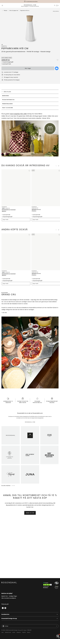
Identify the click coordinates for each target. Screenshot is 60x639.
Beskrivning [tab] (5, 95)
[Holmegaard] (49, 435)
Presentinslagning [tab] (7, 103)
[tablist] (30, 100)
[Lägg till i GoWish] (57, 68)
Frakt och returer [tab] (7, 107)
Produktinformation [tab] (8, 99)
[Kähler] (30, 435)
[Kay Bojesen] (49, 455)
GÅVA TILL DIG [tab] (7, 91)
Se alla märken (5, 485)
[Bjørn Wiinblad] (10, 474)
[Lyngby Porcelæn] (10, 455)
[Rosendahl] (10, 435)
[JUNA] (30, 474)
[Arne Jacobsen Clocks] (30, 455)
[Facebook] (2, 608)
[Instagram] (5, 608)
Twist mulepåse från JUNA (18, 114)
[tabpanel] (30, 135)
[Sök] (55, 5)
